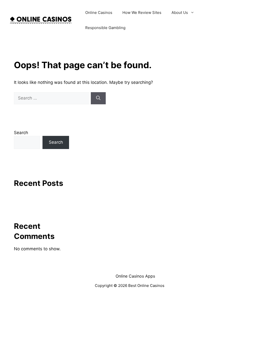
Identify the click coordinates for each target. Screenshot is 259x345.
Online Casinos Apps (135, 276)
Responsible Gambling (105, 27)
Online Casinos (98, 12)
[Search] (98, 98)
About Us (179, 12)
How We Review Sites (141, 12)
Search (21, 132)
